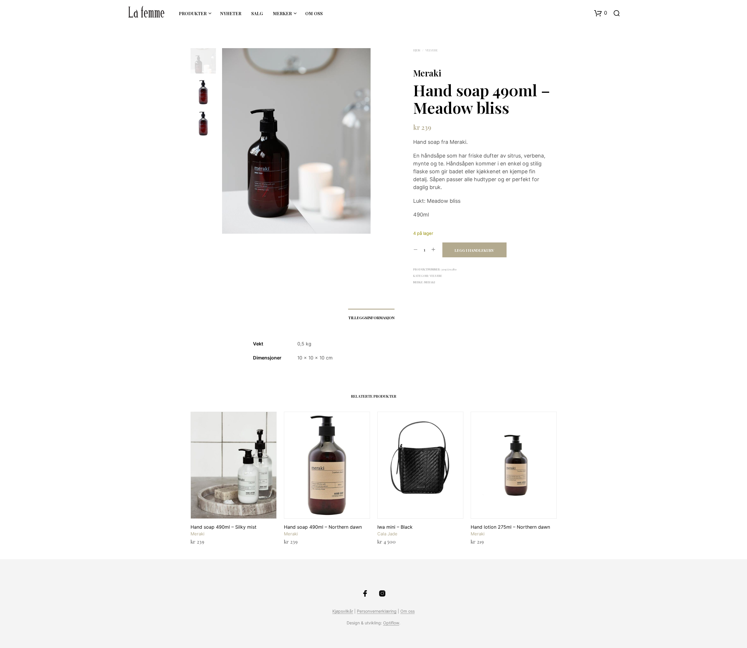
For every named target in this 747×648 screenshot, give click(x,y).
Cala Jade (387, 534)
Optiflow (391, 623)
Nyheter (230, 13)
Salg (257, 13)
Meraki (427, 73)
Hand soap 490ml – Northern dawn (323, 527)
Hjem (416, 50)
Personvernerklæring (377, 611)
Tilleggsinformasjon (371, 317)
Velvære (431, 50)
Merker (282, 13)
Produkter (193, 13)
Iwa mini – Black (395, 527)
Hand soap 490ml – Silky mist (223, 527)
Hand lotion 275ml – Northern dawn (510, 527)
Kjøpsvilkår (342, 611)
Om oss (314, 13)
